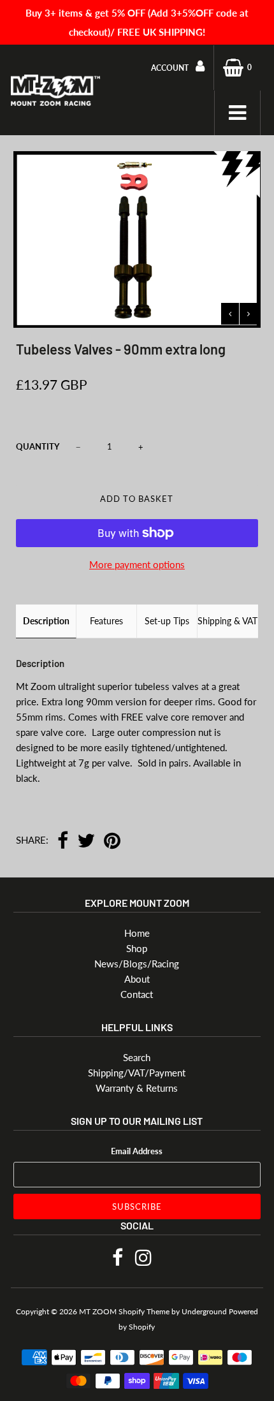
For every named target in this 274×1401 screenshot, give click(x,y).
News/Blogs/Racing (136, 963)
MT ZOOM (98, 1311)
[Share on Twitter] (86, 841)
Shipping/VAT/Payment (136, 1072)
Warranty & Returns (137, 1088)
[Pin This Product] (112, 841)
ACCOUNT (171, 68)
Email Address (136, 1151)
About (137, 979)
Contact (136, 994)
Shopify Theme (144, 1311)
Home (137, 933)
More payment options (137, 564)
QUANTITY (37, 446)
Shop (136, 948)
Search (136, 1057)
